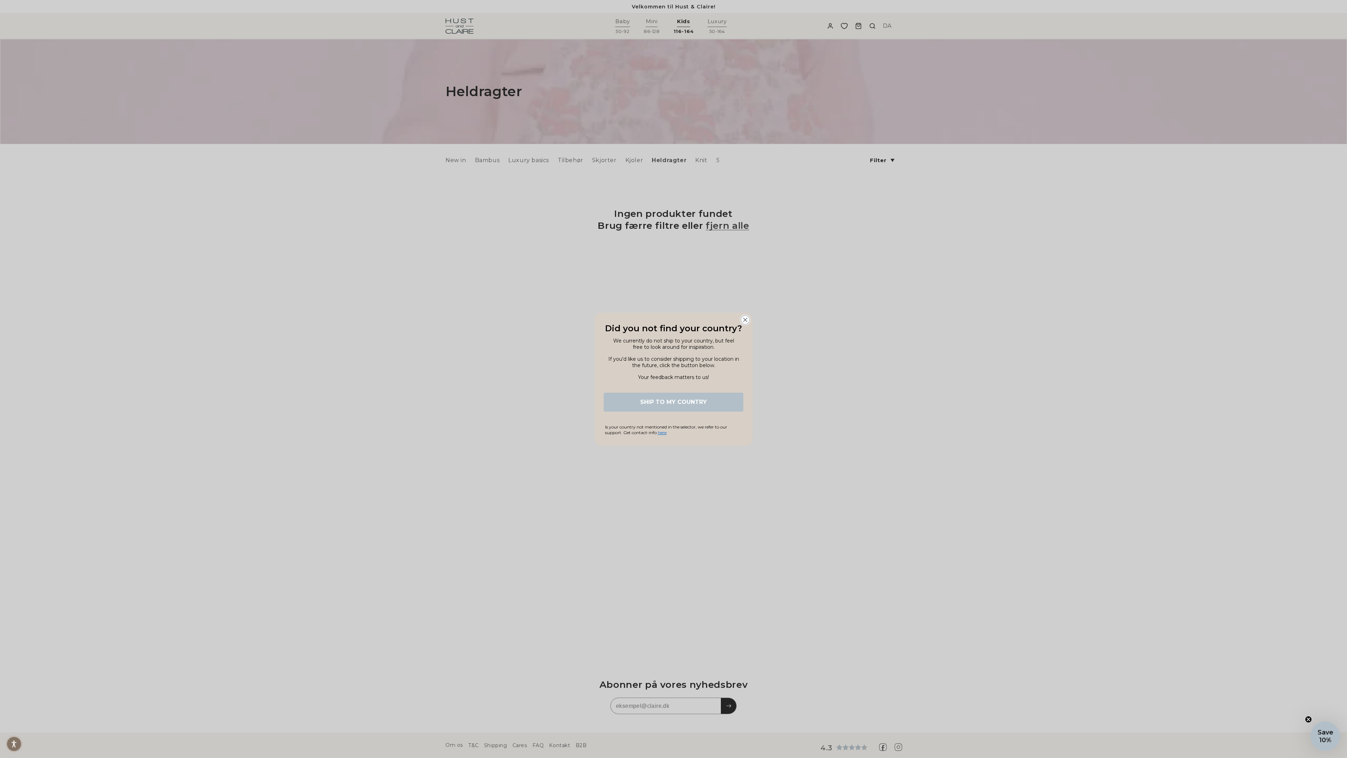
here (662, 432)
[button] (14, 744)
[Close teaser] (1308, 719)
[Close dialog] (745, 319)
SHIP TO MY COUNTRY (673, 402)
